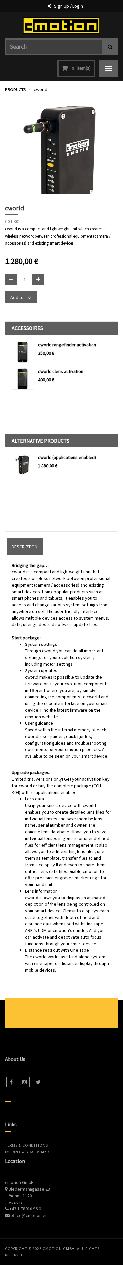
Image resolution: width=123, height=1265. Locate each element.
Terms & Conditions (26, 1145)
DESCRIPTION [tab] (24, 547)
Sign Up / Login (68, 6)
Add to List (20, 297)
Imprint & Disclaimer (27, 1151)
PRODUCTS (15, 89)
